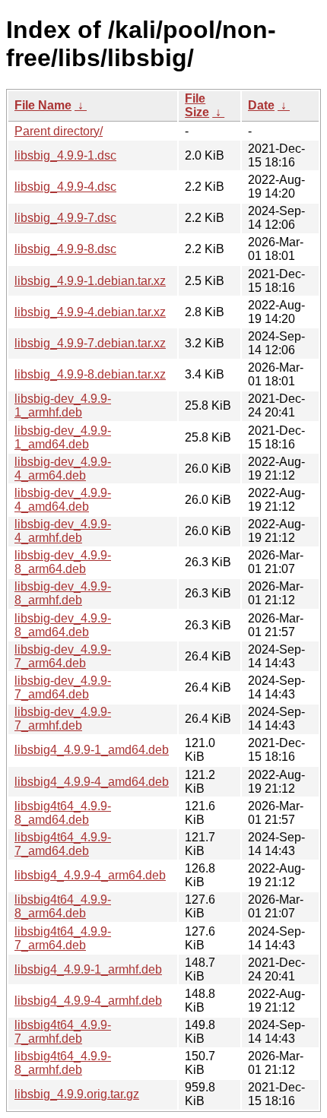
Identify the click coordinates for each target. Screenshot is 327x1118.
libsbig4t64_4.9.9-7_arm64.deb (62, 938)
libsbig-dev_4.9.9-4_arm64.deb (62, 468)
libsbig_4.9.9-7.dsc (65, 217)
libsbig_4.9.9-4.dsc (65, 186)
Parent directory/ (58, 131)
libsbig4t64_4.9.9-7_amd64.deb (62, 844)
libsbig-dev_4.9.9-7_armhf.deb (62, 718)
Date (261, 105)
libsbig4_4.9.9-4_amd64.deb (91, 781)
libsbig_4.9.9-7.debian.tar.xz (90, 343)
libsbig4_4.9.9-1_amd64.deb (91, 749)
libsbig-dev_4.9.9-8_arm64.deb (62, 562)
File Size (197, 105)
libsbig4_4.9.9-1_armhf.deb (88, 969)
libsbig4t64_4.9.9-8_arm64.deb (62, 906)
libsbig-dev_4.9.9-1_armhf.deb (62, 405)
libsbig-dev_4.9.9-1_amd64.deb (62, 437)
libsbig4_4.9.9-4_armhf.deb (88, 1000)
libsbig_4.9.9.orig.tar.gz (76, 1094)
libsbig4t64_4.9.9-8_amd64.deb (62, 813)
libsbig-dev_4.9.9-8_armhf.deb (62, 593)
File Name (42, 105)
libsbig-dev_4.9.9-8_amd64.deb (62, 625)
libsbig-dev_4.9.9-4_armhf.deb (62, 531)
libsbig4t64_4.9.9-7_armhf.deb (62, 1031)
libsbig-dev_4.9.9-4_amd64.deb (62, 499)
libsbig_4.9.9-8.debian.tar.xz (90, 374)
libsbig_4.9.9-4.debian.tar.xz (90, 312)
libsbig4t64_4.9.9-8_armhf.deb (62, 1063)
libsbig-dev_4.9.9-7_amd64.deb (62, 687)
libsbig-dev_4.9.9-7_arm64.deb (62, 656)
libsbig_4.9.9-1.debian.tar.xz (90, 280)
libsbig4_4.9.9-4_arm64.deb (90, 875)
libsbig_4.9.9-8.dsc (65, 248)
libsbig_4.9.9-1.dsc (65, 155)
